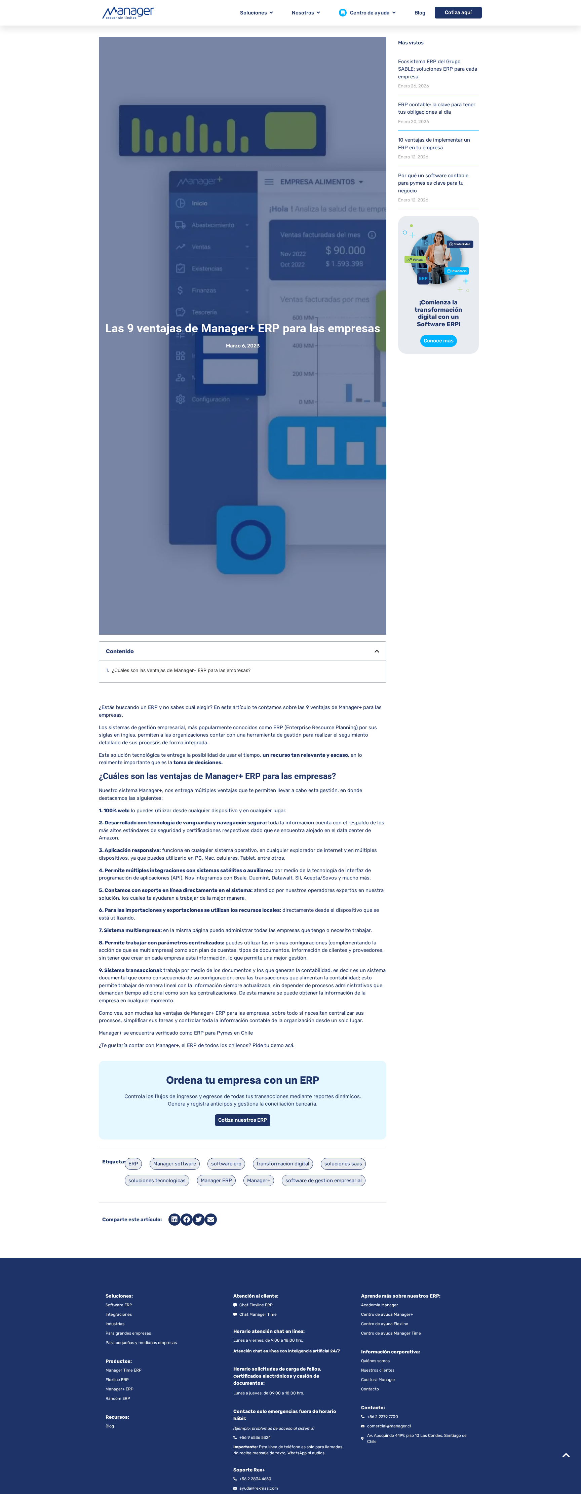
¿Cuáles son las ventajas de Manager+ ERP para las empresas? (181, 670)
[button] (377, 651)
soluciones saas (343, 1164)
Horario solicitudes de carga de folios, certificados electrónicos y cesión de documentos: (277, 1376)
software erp (226, 1164)
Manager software (174, 1164)
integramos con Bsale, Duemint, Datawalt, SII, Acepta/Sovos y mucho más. (282, 878)
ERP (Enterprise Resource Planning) (315, 727)
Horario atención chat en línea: (269, 1331)
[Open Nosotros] (318, 13)
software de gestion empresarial (323, 1181)
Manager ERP (216, 1181)
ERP (133, 1164)
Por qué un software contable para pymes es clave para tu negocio (433, 183)
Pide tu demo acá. (274, 1045)
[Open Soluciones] (271, 13)
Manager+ (150, 790)
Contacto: (373, 1408)
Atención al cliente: (255, 1296)
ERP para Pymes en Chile (223, 1033)
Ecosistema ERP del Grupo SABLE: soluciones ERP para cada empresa (437, 69)
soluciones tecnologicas (157, 1181)
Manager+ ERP (208, 1013)
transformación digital (283, 1164)
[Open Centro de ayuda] (393, 13)
